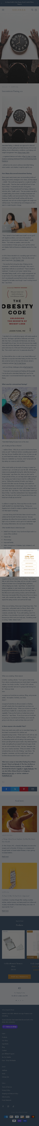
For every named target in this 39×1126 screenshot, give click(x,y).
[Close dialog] (38, 550)
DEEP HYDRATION (29, 566)
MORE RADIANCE (29, 563)
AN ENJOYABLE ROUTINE (29, 569)
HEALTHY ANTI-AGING (29, 573)
